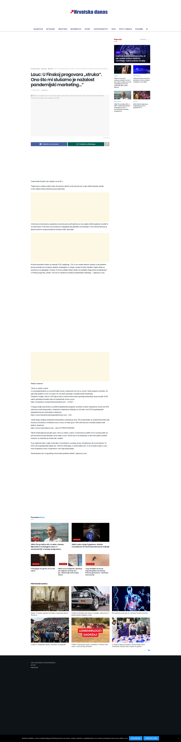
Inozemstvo (76, 29)
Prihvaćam (135, 738)
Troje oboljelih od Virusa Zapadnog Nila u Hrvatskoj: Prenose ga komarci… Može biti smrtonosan (96, 572)
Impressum (34, 667)
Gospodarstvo (101, 29)
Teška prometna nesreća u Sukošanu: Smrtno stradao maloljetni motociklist (141, 80)
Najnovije (38, 29)
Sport (87, 29)
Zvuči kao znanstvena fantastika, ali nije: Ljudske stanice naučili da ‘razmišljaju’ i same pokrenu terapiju (130, 58)
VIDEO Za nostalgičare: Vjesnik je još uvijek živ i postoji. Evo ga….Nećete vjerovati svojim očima (70, 572)
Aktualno (50, 29)
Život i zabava (125, 29)
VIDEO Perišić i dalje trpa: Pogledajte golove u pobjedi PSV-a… (140, 106)
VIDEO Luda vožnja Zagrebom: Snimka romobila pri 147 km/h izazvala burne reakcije (90, 545)
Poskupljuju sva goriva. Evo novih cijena (43, 570)
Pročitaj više (151, 738)
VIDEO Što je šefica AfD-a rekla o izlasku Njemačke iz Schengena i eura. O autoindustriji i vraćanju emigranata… (47, 546)
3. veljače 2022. (35, 90)
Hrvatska (62, 29)
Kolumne (139, 29)
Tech (113, 29)
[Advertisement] (70, 53)
